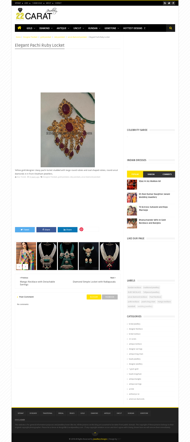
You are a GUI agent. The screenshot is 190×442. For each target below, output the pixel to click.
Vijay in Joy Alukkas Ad (150, 181)
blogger (94, 297)
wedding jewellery (145, 306)
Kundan (93, 28)
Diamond (44, 28)
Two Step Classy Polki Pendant (89, 252)
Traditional (47, 413)
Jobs (26, 3)
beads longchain (135, 374)
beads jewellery (134, 359)
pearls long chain (148, 302)
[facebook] (173, 3)
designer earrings (135, 349)
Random (151, 174)
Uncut (77, 28)
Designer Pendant (30, 37)
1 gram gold (133, 369)
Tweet (26, 229)
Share (47, 229)
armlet (131, 389)
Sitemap (18, 3)
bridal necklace (134, 334)
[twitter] (169, 3)
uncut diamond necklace (137, 297)
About (48, 3)
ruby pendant (59, 37)
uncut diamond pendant (77, 37)
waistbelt (131, 306)
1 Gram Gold (37, 3)
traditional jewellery (151, 287)
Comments (167, 174)
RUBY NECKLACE (134, 292)
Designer (33, 413)
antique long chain (136, 354)
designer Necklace (136, 329)
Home (18, 37)
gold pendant (45, 37)
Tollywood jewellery (151, 292)
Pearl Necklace (155, 297)
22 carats (132, 339)
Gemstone (110, 28)
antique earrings (135, 384)
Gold (29, 28)
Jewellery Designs (100, 439)
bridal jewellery (134, 324)
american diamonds (136, 399)
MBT (119, 439)
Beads (72, 413)
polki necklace (133, 302)
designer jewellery (135, 364)
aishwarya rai (134, 394)
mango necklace (164, 302)
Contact (58, 3)
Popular (135, 174)
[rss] (165, 3)
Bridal (61, 413)
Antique (61, 28)
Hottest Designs (133, 28)
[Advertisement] (124, 14)
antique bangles (135, 379)
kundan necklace (134, 287)
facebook (109, 297)
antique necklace (135, 344)
